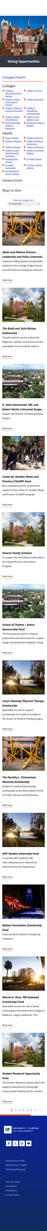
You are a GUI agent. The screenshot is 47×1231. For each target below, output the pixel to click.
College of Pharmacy (35, 147)
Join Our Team (12, 1181)
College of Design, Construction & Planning (12, 102)
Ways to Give (11, 190)
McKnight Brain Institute (11, 160)
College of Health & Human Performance (13, 109)
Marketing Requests (15, 1169)
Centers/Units (12, 180)
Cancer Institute (11, 138)
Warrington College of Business (35, 124)
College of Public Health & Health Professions (12, 153)
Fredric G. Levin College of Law (32, 118)
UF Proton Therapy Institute (34, 166)
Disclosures (11, 1190)
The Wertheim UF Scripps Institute (12, 172)
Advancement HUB (15, 1160)
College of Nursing (13, 147)
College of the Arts (34, 91)
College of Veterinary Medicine (35, 151)
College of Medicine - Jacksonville (35, 142)
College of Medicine (13, 141)
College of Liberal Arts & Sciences (12, 118)
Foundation (11, 1186)
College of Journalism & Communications (33, 111)
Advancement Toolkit (16, 1164)
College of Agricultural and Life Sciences (13, 93)
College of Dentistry (34, 138)
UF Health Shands (34, 159)
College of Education (35, 99)
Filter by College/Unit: (23, 200)
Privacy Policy (12, 1194)
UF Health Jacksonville (10, 166)
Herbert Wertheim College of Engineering (12, 126)
